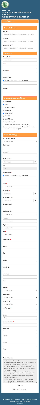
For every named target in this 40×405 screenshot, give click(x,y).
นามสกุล (6, 70)
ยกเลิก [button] (25, 389)
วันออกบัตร (6, 190)
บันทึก (17, 389)
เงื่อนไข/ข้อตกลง (7, 358)
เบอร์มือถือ (6, 328)
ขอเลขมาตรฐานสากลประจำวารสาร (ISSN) (17, 124)
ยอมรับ (21, 385)
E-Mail (5, 342)
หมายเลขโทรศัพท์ (8, 322)
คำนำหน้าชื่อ (7, 57)
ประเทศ (5, 315)
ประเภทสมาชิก (7, 101)
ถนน (4, 281)
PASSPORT (25, 80)
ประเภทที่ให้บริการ (8, 119)
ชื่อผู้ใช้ (5, 31)
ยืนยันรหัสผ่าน (7, 45)
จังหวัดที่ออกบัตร (7, 211)
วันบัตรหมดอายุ (8, 197)
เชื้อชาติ (5, 218)
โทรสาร (5, 335)
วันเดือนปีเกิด (7, 159)
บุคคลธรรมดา (9, 113)
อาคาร (5, 246)
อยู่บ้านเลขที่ (7, 239)
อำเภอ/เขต (6, 294)
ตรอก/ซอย (6, 274)
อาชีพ (5, 184)
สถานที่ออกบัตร (7, 204)
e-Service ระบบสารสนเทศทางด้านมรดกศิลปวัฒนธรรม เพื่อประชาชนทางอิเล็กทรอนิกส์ (17, 13)
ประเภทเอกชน (7, 110)
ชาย (6, 234)
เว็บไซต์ (5, 349)
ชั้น (4, 253)
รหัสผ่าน (6, 38)
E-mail (5, 88)
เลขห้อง (5, 260)
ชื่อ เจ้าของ (6, 145)
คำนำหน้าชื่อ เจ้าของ (9, 138)
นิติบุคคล (7, 116)
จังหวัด (5, 287)
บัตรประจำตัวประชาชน (11, 80)
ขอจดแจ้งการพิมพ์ (10, 122)
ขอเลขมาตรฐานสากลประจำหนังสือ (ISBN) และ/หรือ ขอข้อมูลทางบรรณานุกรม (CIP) (21, 128)
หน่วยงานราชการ (10, 107)
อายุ (4, 165)
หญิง (11, 234)
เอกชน (7, 104)
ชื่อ (4, 63)
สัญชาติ (5, 225)
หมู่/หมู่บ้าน (6, 267)
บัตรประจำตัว (7, 77)
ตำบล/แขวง (7, 301)
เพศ (4, 231)
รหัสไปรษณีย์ (7, 308)
